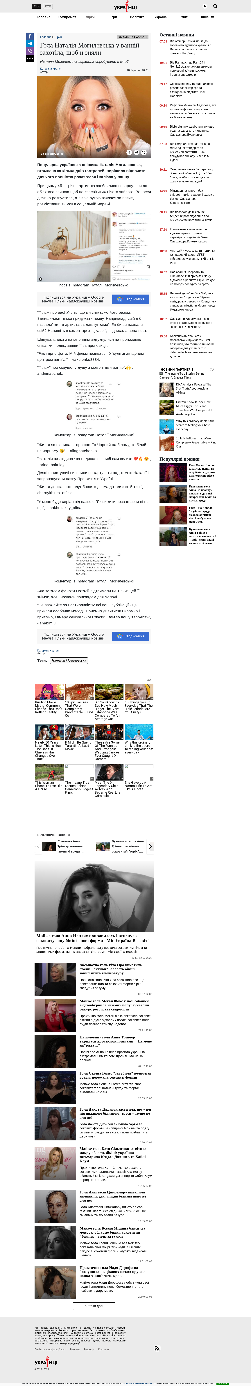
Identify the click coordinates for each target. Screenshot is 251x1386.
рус (48, 6)
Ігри (114, 17)
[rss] (204, 6)
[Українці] (125, 6)
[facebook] (30, 36)
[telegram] (30, 43)
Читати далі (94, 1306)
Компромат (67, 17)
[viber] (30, 51)
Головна (43, 17)
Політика (137, 17)
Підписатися (135, 299)
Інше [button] (205, 17)
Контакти (103, 1349)
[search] (215, 6)
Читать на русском (133, 37)
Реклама (75, 1349)
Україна (161, 17)
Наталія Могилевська (69, 660)
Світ (184, 17)
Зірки (90, 17)
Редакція (89, 1349)
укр (37, 6)
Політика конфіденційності (50, 1349)
